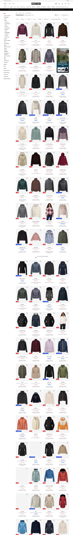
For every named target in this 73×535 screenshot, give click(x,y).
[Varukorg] (68, 3)
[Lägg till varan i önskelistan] (27, 23)
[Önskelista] (65, 3)
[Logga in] (59, 3)
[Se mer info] (22, 45)
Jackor (23, 13)
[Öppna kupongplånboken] (56, 3)
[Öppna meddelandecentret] (62, 4)
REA (20, 13)
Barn (13, 3)
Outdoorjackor (28, 13)
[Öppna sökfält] (56, 6)
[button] (57, 15)
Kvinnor (5, 3)
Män (10, 3)
